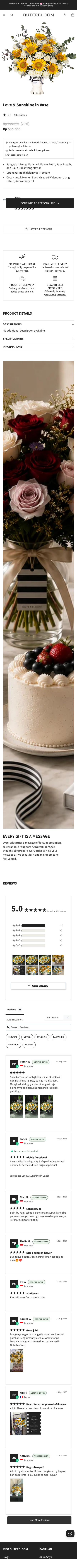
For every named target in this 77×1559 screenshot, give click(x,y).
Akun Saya (45, 1557)
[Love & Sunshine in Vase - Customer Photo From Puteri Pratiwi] (19, 960)
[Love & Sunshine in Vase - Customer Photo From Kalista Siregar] (58, 960)
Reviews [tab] (11, 1009)
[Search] (12, 15)
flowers (12, 1037)
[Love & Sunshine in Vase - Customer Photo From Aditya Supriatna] (32, 970)
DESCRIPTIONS (12, 324)
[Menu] (4, 15)
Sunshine (42, 1037)
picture (29, 1044)
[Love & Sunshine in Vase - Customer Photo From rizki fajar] (19, 970)
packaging (58, 1037)
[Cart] (73, 15)
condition (13, 1044)
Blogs (6, 1557)
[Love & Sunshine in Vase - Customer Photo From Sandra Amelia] (58, 970)
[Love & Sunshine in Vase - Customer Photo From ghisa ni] (45, 970)
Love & (27, 1037)
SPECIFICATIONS (13, 339)
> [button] (39, 1520)
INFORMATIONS (12, 347)
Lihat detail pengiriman (16, 154)
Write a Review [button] (40, 985)
